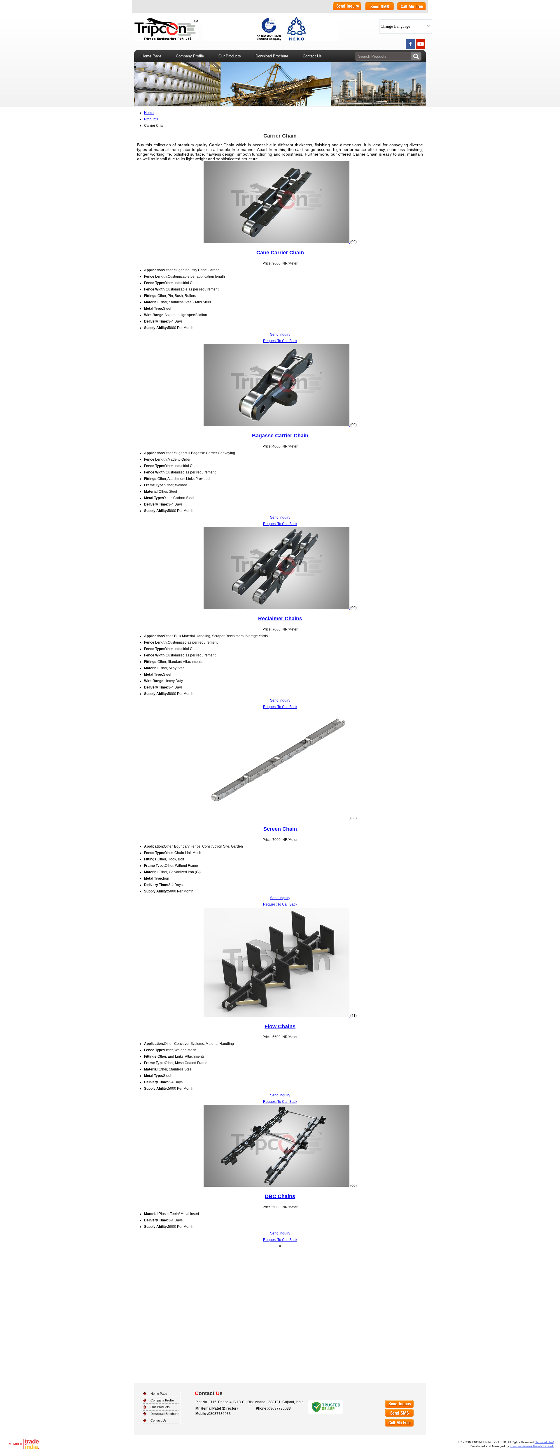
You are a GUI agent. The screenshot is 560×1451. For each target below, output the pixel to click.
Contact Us (312, 56)
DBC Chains (280, 1196)
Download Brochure (272, 56)
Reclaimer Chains (280, 618)
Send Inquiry (280, 334)
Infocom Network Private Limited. (532, 1446)
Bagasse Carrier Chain (280, 436)
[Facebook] (410, 47)
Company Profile (190, 56)
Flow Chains (280, 1026)
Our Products (229, 56)
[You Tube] (420, 47)
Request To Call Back (280, 341)
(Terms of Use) (544, 1442)
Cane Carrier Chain (280, 253)
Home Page (151, 56)
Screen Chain (280, 829)
